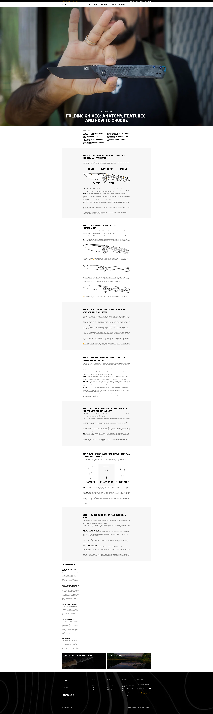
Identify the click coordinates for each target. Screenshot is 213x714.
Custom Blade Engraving (127, 692)
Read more (84, 661)
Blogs (137, 1)
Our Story (132, 1)
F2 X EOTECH (92, 259)
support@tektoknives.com (68, 683)
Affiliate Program (125, 695)
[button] (150, 688)
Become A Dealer (148, 1)
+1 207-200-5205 (67, 690)
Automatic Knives (111, 683)
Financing (124, 690)
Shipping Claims (125, 683)
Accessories (109, 689)
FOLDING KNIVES (103, 4)
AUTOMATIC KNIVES (92, 4)
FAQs (93, 687)
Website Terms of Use (146, 707)
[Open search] (147, 4)
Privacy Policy (139, 707)
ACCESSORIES (121, 4)
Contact (141, 1)
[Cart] (150, 4)
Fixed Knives (109, 687)
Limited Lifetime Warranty (127, 688)
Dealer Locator (110, 697)
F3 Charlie (93, 241)
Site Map (125, 707)
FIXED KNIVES (113, 4)
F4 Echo (93, 281)
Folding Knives (110, 685)
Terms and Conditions (132, 707)
